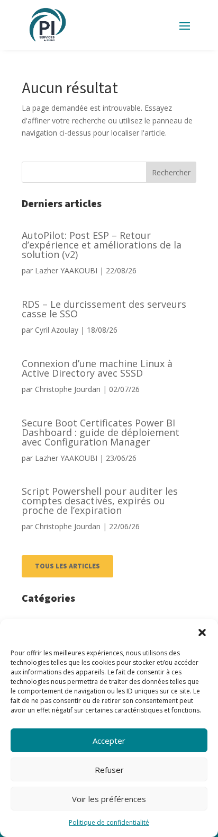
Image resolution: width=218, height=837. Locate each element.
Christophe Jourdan (68, 389)
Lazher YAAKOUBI (66, 270)
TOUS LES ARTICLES (67, 566)
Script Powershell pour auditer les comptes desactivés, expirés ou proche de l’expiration (100, 501)
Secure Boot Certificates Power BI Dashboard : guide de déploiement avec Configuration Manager (100, 432)
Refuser (109, 769)
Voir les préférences (109, 799)
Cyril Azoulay (56, 330)
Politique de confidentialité (109, 822)
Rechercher (171, 172)
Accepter (109, 740)
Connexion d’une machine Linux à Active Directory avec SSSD (97, 368)
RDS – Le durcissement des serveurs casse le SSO (104, 309)
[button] (202, 632)
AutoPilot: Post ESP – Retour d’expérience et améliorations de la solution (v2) (101, 245)
